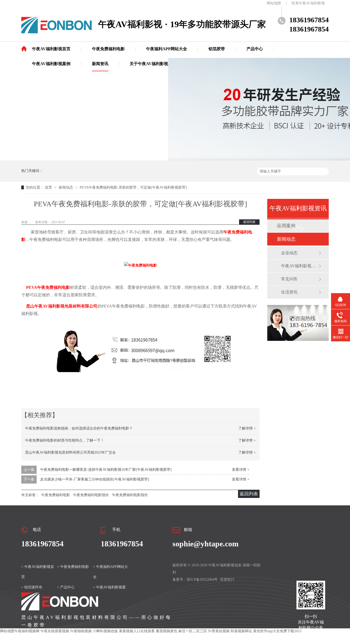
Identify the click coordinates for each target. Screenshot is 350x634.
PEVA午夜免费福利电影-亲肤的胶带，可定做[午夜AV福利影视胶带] (133, 187)
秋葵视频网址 (241, 631)
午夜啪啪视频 (81, 631)
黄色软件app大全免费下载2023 (277, 631)
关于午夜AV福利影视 (149, 64)
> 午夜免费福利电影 (73, 567)
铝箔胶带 (217, 49)
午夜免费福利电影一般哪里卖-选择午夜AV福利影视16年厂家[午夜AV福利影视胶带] (106, 470)
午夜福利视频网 (26, 631)
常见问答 (289, 279)
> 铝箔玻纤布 (31, 587)
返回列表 (249, 222)
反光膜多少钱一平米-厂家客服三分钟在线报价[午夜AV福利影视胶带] (94, 479)
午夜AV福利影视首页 (51, 49)
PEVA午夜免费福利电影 (48, 287)
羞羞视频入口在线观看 (137, 631)
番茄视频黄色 (166, 631)
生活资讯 (289, 292)
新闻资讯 (100, 64)
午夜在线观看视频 (54, 631)
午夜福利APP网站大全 (166, 49)
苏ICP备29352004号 (202, 579)
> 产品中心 (66, 587)
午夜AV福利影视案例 (51, 64)
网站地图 (274, 3)
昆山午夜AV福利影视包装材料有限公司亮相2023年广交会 (70, 452)
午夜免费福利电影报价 (91, 495)
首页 (49, 187)
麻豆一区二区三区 (192, 631)
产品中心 (254, 49)
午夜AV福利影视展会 (299, 266)
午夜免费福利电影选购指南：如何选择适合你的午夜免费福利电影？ (79, 428)
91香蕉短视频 (219, 631)
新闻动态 (66, 187)
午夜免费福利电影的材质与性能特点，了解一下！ (64, 440)
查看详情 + (240, 470)
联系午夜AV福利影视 (308, 3)
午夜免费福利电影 (108, 49)
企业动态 (289, 253)
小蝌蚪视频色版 (105, 631)
